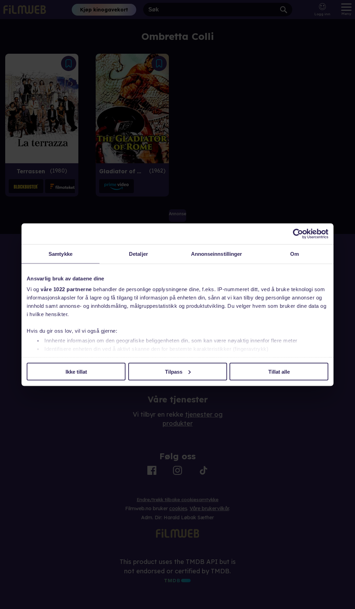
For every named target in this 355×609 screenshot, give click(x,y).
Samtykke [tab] (60, 253)
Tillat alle (279, 371)
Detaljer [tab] (138, 253)
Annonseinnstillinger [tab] (216, 253)
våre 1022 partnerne (66, 289)
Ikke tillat (76, 371)
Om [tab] (294, 253)
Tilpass (173, 371)
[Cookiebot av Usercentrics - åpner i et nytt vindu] (298, 233)
